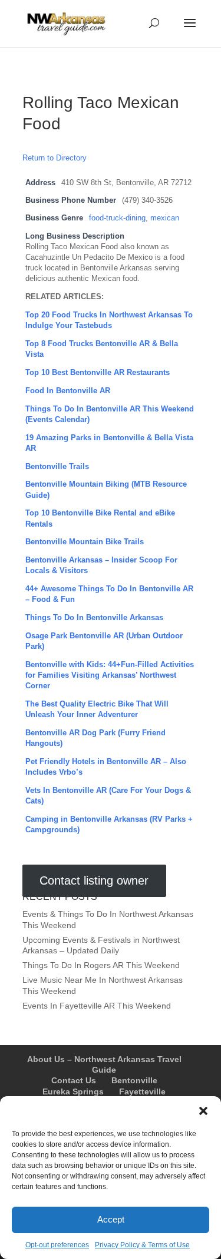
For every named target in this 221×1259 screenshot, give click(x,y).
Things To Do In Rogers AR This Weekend (101, 965)
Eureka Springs (73, 1091)
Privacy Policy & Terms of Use (142, 1245)
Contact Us (73, 1080)
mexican (164, 218)
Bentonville (134, 1080)
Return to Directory (54, 157)
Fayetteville (142, 1091)
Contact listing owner (94, 881)
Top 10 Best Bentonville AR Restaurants (97, 373)
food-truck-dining (117, 218)
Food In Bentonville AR (67, 391)
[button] (203, 1111)
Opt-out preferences (57, 1245)
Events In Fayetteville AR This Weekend (96, 1005)
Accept (110, 1219)
